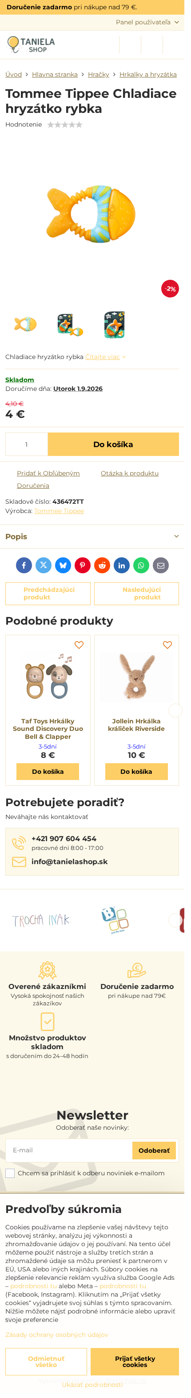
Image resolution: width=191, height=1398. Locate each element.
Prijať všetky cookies (135, 1362)
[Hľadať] (130, 45)
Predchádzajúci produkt (49, 594)
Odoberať (154, 1151)
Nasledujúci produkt (142, 594)
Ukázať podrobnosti (92, 1385)
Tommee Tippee (59, 511)
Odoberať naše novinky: (92, 1128)
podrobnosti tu (33, 1286)
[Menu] (173, 45)
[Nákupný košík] (152, 45)
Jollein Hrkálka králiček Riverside (136, 725)
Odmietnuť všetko (46, 1362)
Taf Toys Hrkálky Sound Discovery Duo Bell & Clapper (48, 729)
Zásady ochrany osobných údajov (56, 1335)
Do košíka (113, 444)
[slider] (65, 124)
